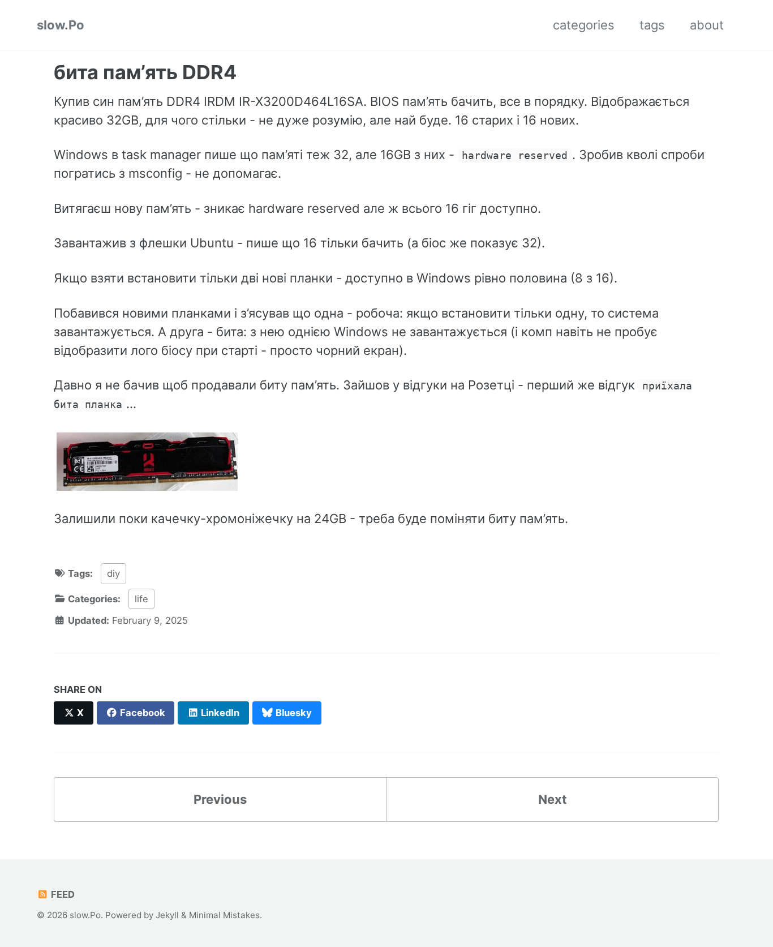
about (707, 25)
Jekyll (167, 915)
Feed (62, 894)
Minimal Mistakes (224, 915)
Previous (220, 799)
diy (113, 573)
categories (584, 25)
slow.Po (60, 25)
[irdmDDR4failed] (147, 460)
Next (552, 799)
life (141, 599)
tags (652, 25)
